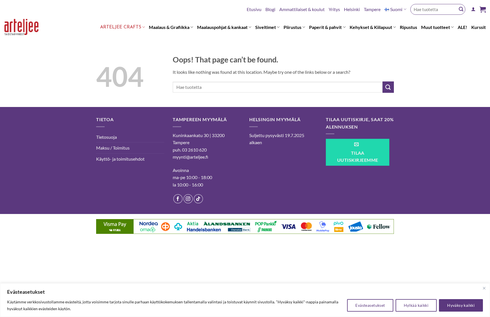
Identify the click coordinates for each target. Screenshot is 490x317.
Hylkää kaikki (416, 305)
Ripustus (408, 27)
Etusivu (254, 9)
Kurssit (478, 27)
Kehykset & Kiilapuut (371, 27)
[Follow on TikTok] (198, 198)
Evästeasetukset (370, 305)
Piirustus (292, 27)
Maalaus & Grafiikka (169, 27)
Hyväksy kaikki (461, 305)
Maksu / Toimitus (113, 147)
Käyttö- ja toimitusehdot (120, 158)
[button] (473, 9)
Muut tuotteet (435, 27)
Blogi (270, 9)
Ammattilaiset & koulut (302, 9)
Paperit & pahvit (325, 27)
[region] (245, 300)
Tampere (372, 9)
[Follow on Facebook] (178, 198)
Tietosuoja (106, 137)
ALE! (462, 27)
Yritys (334, 9)
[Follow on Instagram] (188, 198)
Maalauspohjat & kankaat (222, 27)
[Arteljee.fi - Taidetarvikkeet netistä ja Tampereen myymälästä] (25, 28)
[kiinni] (484, 288)
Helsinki (352, 9)
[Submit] (461, 9)
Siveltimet (265, 27)
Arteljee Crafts (120, 27)
